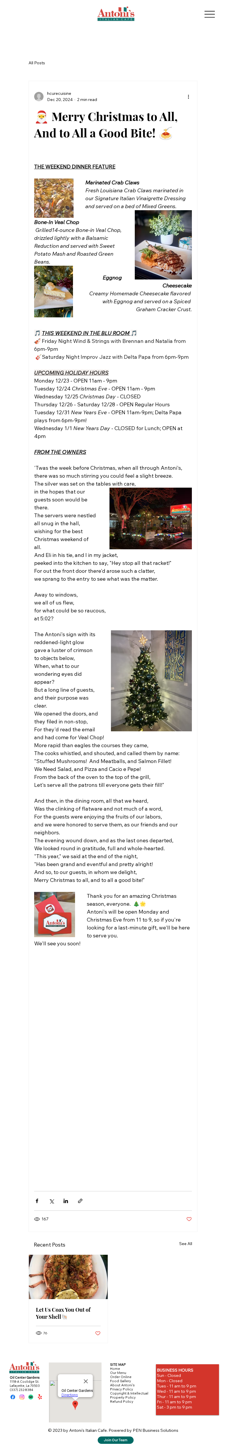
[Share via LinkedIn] (66, 1201)
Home (115, 1369)
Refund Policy (121, 1402)
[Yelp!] (40, 1397)
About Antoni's (122, 1385)
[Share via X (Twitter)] (51, 1201)
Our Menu (118, 1373)
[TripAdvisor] (31, 1397)
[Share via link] (80, 1201)
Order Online (121, 1377)
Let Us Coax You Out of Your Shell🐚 (63, 1313)
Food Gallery (120, 1381)
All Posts (37, 62)
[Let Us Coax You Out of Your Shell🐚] (68, 1277)
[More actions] (188, 96)
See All (185, 1243)
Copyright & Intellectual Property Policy (129, 1395)
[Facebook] (13, 1397)
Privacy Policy (121, 1389)
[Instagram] (22, 1397)
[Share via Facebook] (37, 1201)
